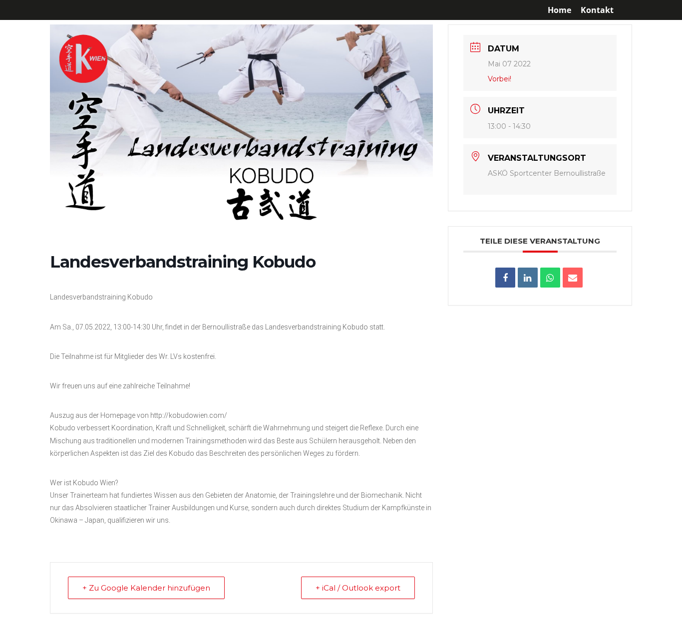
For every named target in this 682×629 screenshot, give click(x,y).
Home (559, 10)
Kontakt (597, 10)
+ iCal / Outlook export (358, 588)
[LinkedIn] (528, 278)
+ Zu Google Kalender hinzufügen (146, 588)
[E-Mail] (573, 278)
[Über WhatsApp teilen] (550, 278)
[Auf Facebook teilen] (505, 278)
